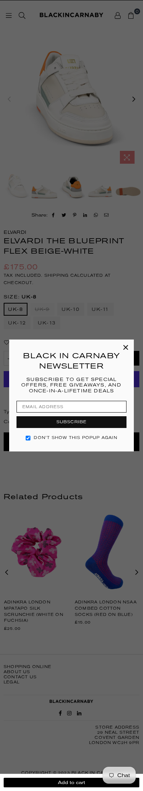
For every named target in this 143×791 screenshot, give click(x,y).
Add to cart (71, 782)
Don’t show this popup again (75, 437)
